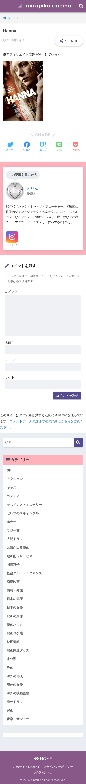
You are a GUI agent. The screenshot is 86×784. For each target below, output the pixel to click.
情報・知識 (15, 590)
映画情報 (13, 641)
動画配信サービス (19, 556)
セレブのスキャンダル (23, 513)
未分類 (11, 659)
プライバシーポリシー (58, 766)
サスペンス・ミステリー (24, 504)
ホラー (11, 521)
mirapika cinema (47, 5)
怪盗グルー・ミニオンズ (24, 573)
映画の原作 (15, 616)
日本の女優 (15, 607)
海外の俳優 (15, 676)
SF (9, 470)
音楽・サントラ (18, 719)
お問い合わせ (43, 772)
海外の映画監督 (18, 693)
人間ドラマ (15, 539)
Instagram (12, 244)
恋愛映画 (13, 581)
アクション (15, 479)
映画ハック (15, 624)
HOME (45, 758)
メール (10, 360)
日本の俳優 (15, 599)
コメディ (13, 496)
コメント (11, 291)
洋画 (10, 667)
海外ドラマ (15, 702)
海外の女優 (15, 684)
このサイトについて (26, 766)
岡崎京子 (13, 564)
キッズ (11, 487)
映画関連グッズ (18, 650)
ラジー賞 (13, 530)
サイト (9, 377)
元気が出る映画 (18, 547)
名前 (9, 342)
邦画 (10, 710)
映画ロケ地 (15, 633)
